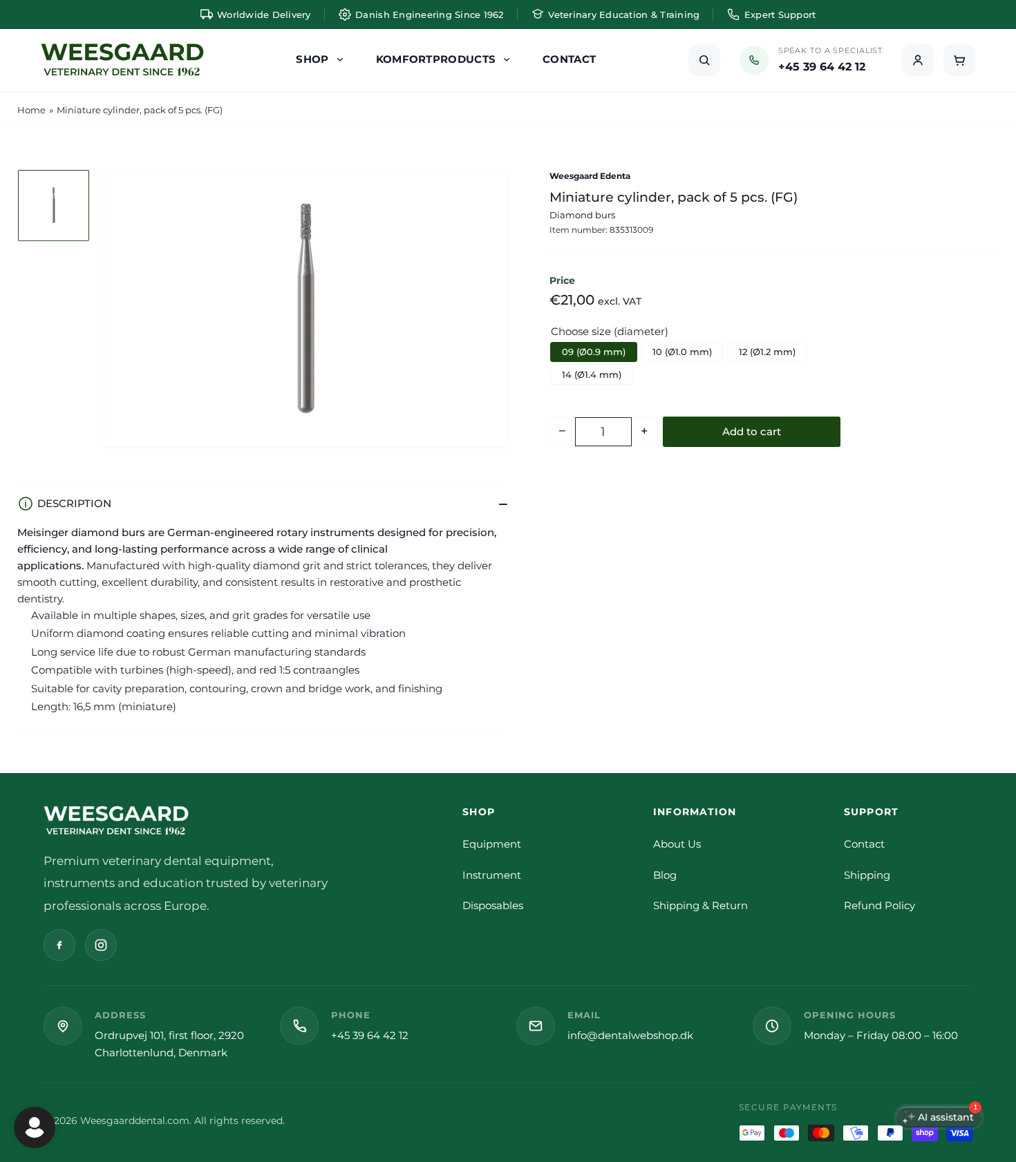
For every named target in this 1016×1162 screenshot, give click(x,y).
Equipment (491, 843)
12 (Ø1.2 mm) (767, 350)
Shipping (867, 875)
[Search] (704, 60)
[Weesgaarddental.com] (122, 60)
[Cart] (959, 60)
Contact (864, 843)
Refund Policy (879, 905)
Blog (665, 875)
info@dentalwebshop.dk (630, 1035)
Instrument (491, 875)
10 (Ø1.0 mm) (682, 350)
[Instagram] (101, 945)
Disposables (492, 905)
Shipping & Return (700, 905)
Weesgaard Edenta (589, 176)
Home (31, 109)
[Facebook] (59, 945)
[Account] (918, 60)
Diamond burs (582, 214)
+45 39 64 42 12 (369, 1035)
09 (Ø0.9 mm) (593, 350)
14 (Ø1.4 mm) (591, 374)
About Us (677, 843)
